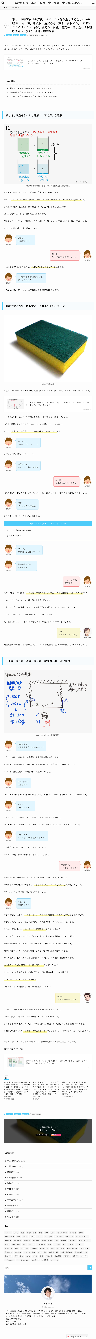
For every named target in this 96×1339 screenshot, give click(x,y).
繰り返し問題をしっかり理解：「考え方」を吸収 (30, 88)
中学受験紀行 (15, 1177)
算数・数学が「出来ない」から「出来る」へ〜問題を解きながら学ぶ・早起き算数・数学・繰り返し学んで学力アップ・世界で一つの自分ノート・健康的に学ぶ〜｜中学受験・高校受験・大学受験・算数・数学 (46, 1088)
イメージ (8, 1233)
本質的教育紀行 (16, 1160)
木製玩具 (8, 1240)
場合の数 (57, 1244)
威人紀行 (13, 1216)
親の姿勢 (73, 1233)
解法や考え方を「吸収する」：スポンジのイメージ (31, 92)
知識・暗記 (16, 1244)
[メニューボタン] (93, 3)
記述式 (7, 1244)
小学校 (81, 1233)
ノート (39, 1236)
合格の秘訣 (72, 1240)
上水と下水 (8, 1256)
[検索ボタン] (3, 3)
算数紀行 (16, 35)
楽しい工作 (69, 1236)
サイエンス (24, 1248)
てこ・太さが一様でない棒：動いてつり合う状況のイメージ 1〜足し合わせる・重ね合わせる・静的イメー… (57, 403)
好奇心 (16, 1233)
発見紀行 (13, 1211)
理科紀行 (23, 35)
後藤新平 (75, 1256)
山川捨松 (84, 1256)
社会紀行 (13, 1194)
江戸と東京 (19, 1256)
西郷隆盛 (49, 1256)
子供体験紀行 (15, 1166)
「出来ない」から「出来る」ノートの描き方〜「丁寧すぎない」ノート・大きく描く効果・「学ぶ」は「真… (57, 62)
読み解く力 (44, 1248)
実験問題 (34, 1248)
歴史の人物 (60, 1248)
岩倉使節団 (8, 1252)
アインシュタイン (23, 1260)
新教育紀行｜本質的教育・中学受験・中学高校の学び (48, 2)
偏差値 (63, 1240)
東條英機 (45, 1260)
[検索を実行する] (89, 1267)
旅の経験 (36, 1240)
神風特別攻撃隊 (72, 1248)
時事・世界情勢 (66, 1252)
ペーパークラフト (82, 1236)
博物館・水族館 (47, 1240)
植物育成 (27, 1240)
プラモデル (59, 1236)
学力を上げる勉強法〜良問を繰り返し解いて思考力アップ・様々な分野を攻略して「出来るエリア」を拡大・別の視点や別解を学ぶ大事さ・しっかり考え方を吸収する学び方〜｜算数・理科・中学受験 (17, 1088)
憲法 (39, 1252)
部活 (18, 1236)
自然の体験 (17, 1240)
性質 (16, 1248)
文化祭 (25, 1236)
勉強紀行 (9, 35)
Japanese (75, 1336)
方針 (52, 1233)
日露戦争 (18, 1252)
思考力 (32, 1236)
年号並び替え (53, 1252)
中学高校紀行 (15, 1200)
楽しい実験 (48, 1236)
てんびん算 (41, 1244)
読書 (56, 1240)
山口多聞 (58, 1256)
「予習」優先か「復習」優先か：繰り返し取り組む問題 (33, 96)
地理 (44, 1252)
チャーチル (54, 1260)
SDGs (28, 1256)
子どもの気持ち (61, 1233)
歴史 (52, 1248)
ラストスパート (84, 1240)
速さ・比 (31, 1244)
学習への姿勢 (34, 35)
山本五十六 (35, 1260)
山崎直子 (67, 1256)
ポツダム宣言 (84, 1248)
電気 (64, 1244)
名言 (41, 1256)
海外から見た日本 (81, 1252)
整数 (49, 1244)
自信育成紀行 (14, 1205)
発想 (22, 1233)
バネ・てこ (79, 1244)
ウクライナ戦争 (29, 1252)
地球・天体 (8, 1248)
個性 (40, 1233)
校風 (46, 1233)
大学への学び (9, 1236)
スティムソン (9, 1260)
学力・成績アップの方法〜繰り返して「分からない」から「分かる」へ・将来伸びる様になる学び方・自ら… (57, 1062)
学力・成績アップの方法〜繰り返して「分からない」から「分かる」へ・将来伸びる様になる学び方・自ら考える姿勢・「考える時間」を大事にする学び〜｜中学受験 (75, 1087)
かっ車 (70, 1244)
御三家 (35, 1256)
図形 (24, 1244)
